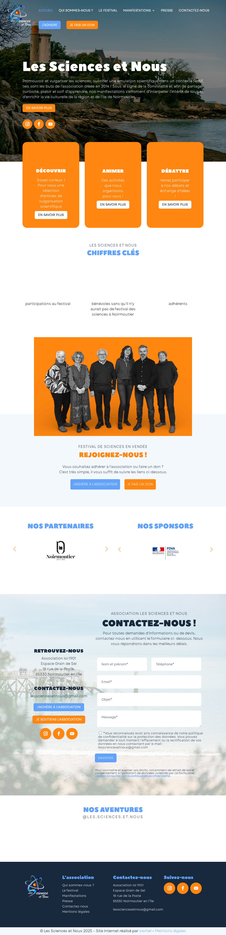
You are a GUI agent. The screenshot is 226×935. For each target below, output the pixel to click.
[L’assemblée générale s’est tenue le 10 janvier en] (182, 838)
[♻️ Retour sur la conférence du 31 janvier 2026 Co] (43, 838)
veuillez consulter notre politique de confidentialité (132, 776)
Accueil (46, 11)
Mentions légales (76, 911)
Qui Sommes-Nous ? (76, 11)
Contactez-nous (194, 11)
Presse (167, 11)
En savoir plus (39, 108)
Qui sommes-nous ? (78, 885)
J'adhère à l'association (59, 707)
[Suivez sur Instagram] (27, 124)
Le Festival (108, 11)
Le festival (70, 890)
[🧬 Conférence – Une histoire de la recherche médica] (90, 838)
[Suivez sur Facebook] (39, 124)
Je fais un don (82, 25)
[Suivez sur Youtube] (50, 124)
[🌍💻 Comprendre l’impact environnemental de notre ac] (136, 838)
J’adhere (49, 25)
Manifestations (137, 11)
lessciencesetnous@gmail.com (58, 696)
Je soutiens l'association (59, 719)
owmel (145, 930)
